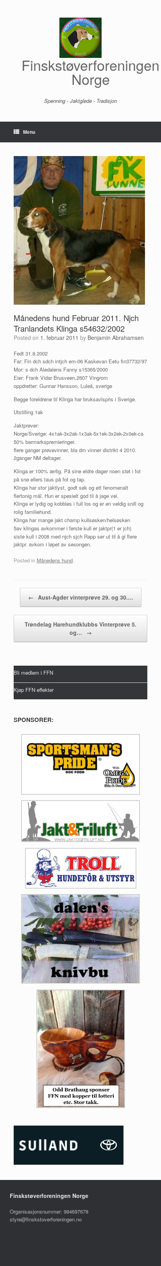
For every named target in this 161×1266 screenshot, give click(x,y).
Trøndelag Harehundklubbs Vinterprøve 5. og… (80, 628)
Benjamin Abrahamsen (116, 337)
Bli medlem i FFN (33, 672)
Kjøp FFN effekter (34, 689)
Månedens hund (55, 560)
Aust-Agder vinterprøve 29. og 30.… (80, 597)
